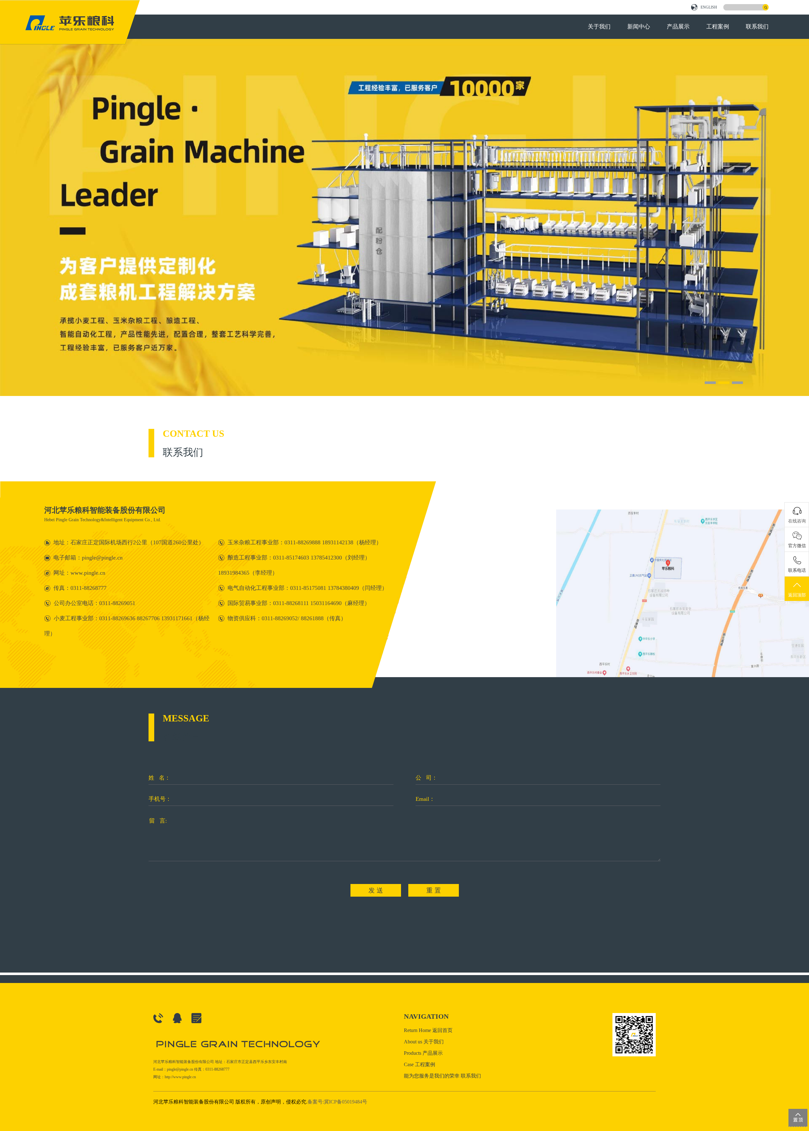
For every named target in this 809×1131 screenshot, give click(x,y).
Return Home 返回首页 (428, 1030)
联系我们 (757, 26)
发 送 (375, 890)
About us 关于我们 (424, 1041)
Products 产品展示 (423, 1053)
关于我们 (599, 26)
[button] (710, 382)
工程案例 (717, 26)
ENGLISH (709, 7)
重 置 (433, 890)
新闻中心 (638, 26)
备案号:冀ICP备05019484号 (337, 1101)
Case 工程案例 (419, 1064)
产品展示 (678, 26)
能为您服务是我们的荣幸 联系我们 (442, 1075)
